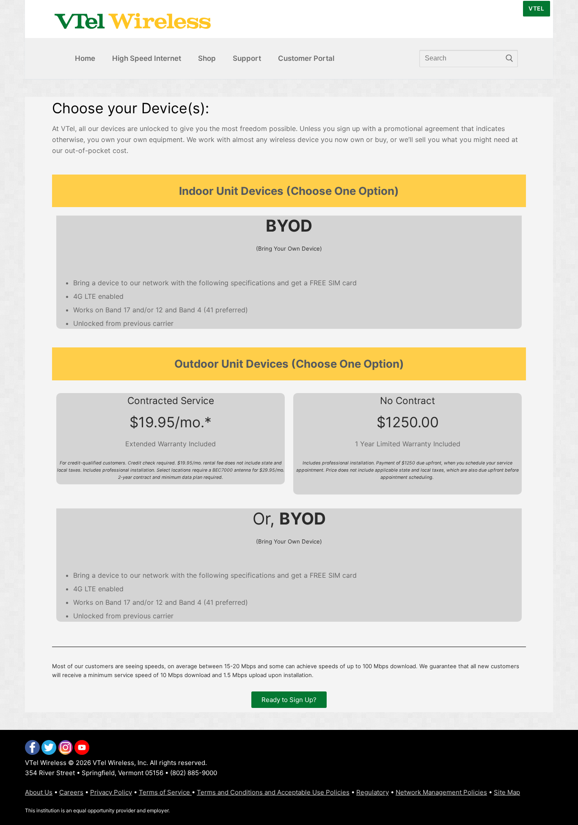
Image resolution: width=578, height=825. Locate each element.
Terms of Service (165, 792)
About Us (38, 792)
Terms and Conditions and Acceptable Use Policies (273, 792)
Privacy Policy (111, 792)
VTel (536, 8)
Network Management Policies (441, 792)
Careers (71, 792)
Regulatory (372, 792)
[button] (289, 699)
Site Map (507, 792)
